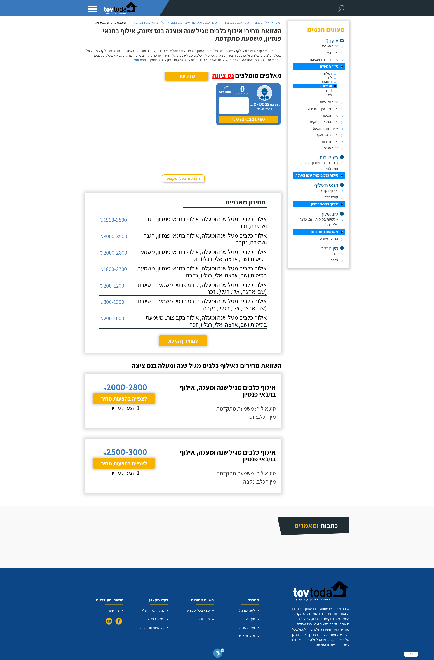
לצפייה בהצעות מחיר (124, 398)
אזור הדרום (330, 141)
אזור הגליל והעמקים (324, 121)
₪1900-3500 (113, 219)
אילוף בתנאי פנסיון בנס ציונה (148, 23)
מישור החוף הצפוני (325, 128)
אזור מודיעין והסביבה (323, 108)
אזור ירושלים (329, 102)
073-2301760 (250, 119)
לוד (329, 77)
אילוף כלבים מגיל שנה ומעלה (316, 175)
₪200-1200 (111, 285)
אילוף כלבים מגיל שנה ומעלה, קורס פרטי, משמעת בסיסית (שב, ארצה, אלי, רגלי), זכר (202, 288)
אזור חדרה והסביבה (324, 59)
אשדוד (327, 94)
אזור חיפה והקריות (325, 134)
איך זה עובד (247, 619)
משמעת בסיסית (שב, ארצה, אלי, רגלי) (318, 222)
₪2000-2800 (113, 252)
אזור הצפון (330, 115)
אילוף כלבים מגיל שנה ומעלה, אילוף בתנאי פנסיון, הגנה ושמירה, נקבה (205, 239)
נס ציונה (326, 86)
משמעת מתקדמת (324, 231)
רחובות (327, 81)
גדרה (328, 90)
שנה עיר (187, 76)
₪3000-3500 (113, 236)
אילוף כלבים (262, 23)
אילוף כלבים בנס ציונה (236, 23)
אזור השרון (330, 52)
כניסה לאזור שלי (153, 610)
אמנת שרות (247, 627)
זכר (335, 253)
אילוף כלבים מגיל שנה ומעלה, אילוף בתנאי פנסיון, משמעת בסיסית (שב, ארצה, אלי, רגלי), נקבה (202, 271)
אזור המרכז (330, 46)
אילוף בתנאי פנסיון (324, 204)
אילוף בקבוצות (327, 190)
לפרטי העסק (264, 109)
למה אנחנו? (247, 610)
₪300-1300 (111, 301)
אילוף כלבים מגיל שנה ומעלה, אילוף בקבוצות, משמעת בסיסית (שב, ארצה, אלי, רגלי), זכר (206, 321)
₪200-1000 (111, 318)
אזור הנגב (331, 148)
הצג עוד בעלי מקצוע (183, 178)
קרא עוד (140, 60)
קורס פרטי (330, 197)
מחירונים (204, 619)
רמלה (328, 73)
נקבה (334, 260)
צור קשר (113, 610)
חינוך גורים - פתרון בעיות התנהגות (320, 165)
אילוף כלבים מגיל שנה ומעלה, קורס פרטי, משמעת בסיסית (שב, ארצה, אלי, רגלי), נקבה (202, 304)
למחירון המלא (183, 340)
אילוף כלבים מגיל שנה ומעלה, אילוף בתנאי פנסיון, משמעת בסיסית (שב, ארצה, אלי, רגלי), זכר (202, 255)
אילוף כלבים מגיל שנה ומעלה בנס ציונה (194, 23)
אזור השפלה (329, 66)
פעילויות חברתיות (152, 627)
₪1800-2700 (113, 269)
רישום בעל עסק (154, 619)
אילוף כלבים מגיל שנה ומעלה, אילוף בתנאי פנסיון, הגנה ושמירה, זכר (205, 222)
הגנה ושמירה (329, 238)
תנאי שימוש (247, 636)
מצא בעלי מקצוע (198, 610)
